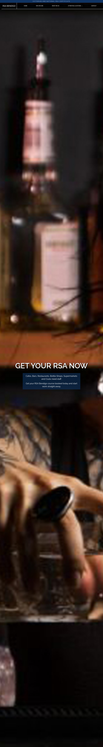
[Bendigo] (9, 5)
